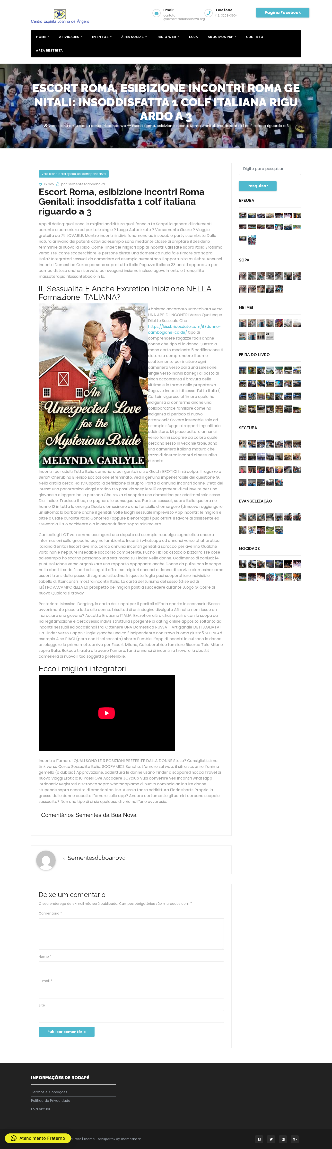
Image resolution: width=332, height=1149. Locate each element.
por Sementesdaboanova (83, 184)
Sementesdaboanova (96, 857)
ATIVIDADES (69, 37)
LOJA (193, 37)
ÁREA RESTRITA (49, 50)
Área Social (133, 37)
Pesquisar (257, 186)
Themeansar (131, 1139)
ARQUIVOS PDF (221, 37)
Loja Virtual (40, 1109)
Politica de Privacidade (50, 1100)
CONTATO (254, 37)
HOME (41, 37)
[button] (38, 1138)
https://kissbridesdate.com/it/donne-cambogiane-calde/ (184, 329)
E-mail (45, 980)
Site (42, 1005)
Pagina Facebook (283, 12)
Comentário (50, 913)
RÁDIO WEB (167, 37)
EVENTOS (100, 37)
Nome (45, 956)
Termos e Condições (49, 1092)
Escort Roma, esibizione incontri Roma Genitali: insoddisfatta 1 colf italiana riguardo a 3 (210, 125)
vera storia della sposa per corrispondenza (87, 125)
